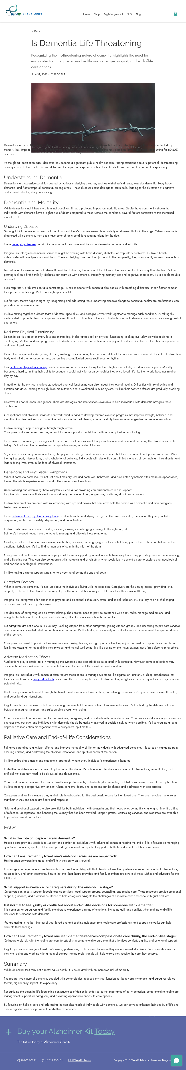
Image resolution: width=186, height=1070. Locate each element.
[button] (175, 13)
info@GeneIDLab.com (79, 1060)
